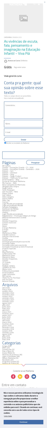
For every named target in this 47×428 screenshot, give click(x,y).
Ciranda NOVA (7, 240)
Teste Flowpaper (8, 190)
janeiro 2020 (7, 326)
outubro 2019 (7, 331)
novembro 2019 (8, 329)
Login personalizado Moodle (12, 205)
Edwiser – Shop (8, 174)
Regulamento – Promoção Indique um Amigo (19, 216)
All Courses (6, 166)
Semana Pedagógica (10, 207)
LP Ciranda (6, 262)
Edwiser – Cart (7, 171)
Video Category (8, 197)
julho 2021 (6, 305)
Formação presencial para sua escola (16, 241)
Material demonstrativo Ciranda (14, 217)
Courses (5, 202)
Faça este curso (20, 67)
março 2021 (6, 312)
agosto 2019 (6, 334)
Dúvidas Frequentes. (10, 259)
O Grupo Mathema (9, 228)
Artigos (5, 346)
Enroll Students (8, 272)
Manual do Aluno (8, 257)
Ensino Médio (7, 353)
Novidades (6, 360)
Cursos (4, 250)
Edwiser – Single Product (11, 176)
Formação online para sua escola (14, 245)
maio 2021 (6, 308)
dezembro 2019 (8, 327)
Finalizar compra (8, 266)
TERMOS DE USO (8, 267)
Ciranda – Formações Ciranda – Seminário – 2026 (20, 169)
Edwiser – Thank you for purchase (15, 178)
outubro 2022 (7, 296)
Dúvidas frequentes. (9, 221)
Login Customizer (8, 274)
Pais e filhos (6, 351)
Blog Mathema (7, 252)
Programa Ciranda (9, 361)
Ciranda (5, 238)
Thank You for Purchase (11, 278)
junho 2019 (6, 338)
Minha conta (7, 269)
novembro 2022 (8, 294)
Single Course (7, 188)
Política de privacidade (10, 271)
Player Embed (7, 193)
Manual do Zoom (8, 255)
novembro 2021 (8, 300)
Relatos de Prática (9, 363)
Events (5, 224)
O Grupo (5, 229)
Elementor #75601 (9, 210)
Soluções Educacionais (10, 236)
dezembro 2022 (8, 293)
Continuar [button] (23, 422)
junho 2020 (6, 317)
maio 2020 (6, 319)
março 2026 (6, 289)
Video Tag (5, 200)
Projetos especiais (9, 248)
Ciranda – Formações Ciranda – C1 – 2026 (17, 167)
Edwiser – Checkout (9, 172)
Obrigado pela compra (10, 186)
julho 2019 (6, 336)
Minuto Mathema (8, 358)
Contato (5, 260)
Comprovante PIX (9, 253)
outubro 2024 (7, 291)
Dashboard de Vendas (10, 209)
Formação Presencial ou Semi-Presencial (17, 247)
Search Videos (7, 198)
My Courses (6, 276)
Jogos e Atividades (9, 356)
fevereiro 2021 (7, 313)
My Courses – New (9, 183)
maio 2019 (6, 339)
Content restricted (9, 222)
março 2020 (6, 322)
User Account (7, 279)
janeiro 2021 (6, 315)
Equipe (4, 231)
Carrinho (5, 264)
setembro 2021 (8, 301)
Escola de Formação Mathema (13, 181)
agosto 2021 (6, 303)
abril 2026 (6, 288)
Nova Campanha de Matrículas (13, 185)
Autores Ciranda (8, 281)
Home (4, 226)
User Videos (6, 195)
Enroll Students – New (10, 179)
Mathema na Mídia (9, 233)
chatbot (5, 212)
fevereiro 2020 (8, 324)
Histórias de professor (10, 354)
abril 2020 (6, 320)
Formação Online (8, 243)
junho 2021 (6, 307)
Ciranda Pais (7, 349)
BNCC (4, 348)
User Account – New (10, 191)
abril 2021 (5, 310)
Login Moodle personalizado (12, 204)
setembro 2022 (8, 298)
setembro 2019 (8, 332)
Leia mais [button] (8, 416)
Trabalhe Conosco (8, 235)
